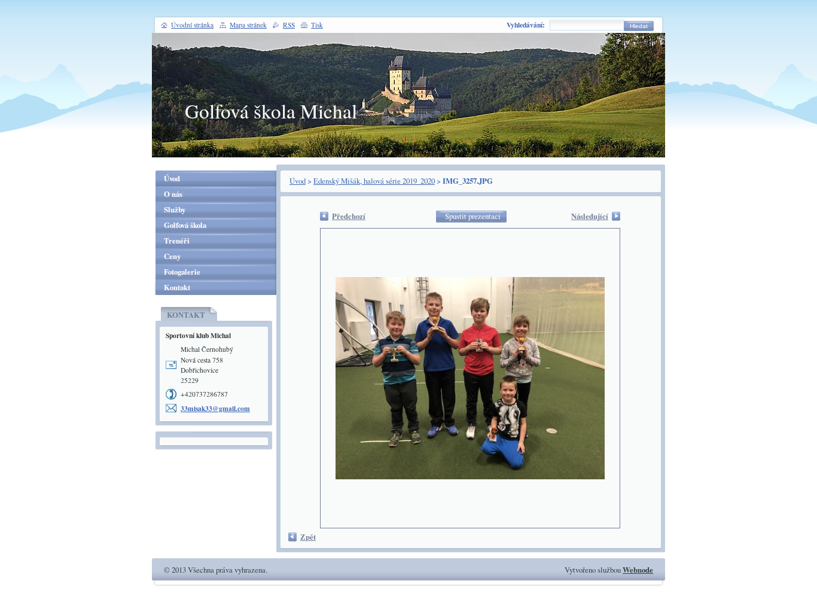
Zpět (308, 536)
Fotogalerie (182, 271)
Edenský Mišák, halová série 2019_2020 (374, 180)
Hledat (639, 26)
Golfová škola (185, 225)
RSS (289, 24)
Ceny (172, 256)
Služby (174, 209)
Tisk (317, 24)
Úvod (297, 180)
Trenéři (177, 240)
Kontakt (177, 287)
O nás (173, 193)
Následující (589, 216)
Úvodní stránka (192, 24)
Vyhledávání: (526, 25)
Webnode (638, 569)
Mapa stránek (248, 24)
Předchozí (348, 216)
